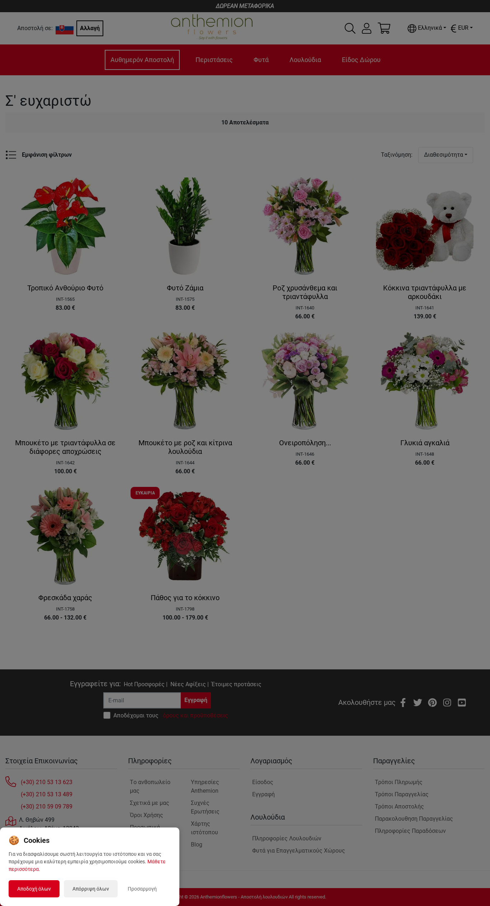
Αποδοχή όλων (34, 889)
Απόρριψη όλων (90, 889)
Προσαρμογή (142, 889)
